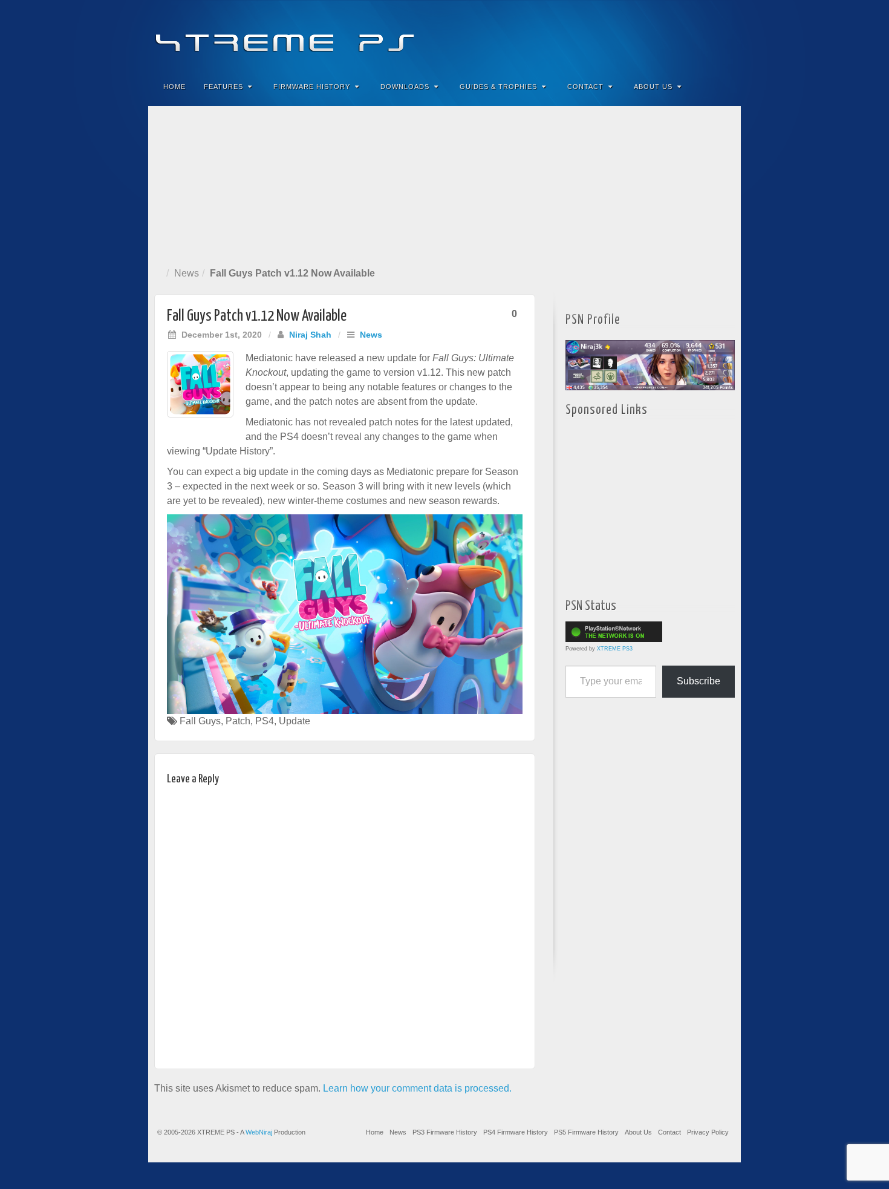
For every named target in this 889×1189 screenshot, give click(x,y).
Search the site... (724, 86)
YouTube (707, 35)
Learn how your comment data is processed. (417, 1088)
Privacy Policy (708, 1132)
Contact (585, 86)
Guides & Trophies (498, 86)
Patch (238, 721)
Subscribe (698, 681)
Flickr (674, 35)
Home (174, 86)
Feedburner (658, 35)
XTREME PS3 (615, 649)
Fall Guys (200, 721)
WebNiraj (259, 1132)
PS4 (264, 721)
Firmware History (311, 86)
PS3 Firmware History (444, 1132)
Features (223, 86)
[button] (345, 614)
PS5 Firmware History (586, 1132)
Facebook (642, 35)
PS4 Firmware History (515, 1132)
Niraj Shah (310, 334)
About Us (653, 86)
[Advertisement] (444, 184)
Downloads (404, 86)
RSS (723, 35)
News (186, 273)
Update (294, 721)
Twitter (690, 35)
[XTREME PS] (444, 34)
